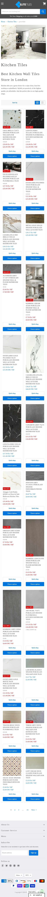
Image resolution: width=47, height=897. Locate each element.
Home (3, 22)
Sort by (14, 102)
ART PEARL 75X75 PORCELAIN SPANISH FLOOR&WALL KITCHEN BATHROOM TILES (34, 615)
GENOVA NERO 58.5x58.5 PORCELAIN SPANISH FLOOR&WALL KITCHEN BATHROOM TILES (35, 135)
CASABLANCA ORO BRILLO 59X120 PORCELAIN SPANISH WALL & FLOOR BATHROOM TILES (11, 239)
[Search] (43, 11)
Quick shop (12, 151)
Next (33, 810)
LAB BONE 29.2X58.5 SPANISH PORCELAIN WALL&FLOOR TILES (34, 672)
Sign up (33, 853)
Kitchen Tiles (12, 22)
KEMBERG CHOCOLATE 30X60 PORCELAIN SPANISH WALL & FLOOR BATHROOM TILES (35, 563)
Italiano (18, 875)
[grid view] (37, 102)
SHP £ (27, 875)
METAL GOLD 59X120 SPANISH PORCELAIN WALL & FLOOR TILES (34, 227)
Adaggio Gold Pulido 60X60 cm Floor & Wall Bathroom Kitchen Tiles (11, 494)
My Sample (37, 895)
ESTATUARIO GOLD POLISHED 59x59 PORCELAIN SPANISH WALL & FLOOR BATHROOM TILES (11, 360)
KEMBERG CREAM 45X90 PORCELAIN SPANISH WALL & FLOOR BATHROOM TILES (33, 308)
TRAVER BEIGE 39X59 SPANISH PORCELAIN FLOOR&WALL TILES (11, 727)
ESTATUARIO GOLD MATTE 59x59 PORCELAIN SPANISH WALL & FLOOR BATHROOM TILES (11, 683)
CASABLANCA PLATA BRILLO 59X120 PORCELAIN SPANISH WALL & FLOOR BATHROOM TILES (34, 379)
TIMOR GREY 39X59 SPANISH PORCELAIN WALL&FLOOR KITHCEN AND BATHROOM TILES (34, 729)
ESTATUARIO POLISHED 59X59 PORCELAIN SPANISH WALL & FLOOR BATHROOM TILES (35, 187)
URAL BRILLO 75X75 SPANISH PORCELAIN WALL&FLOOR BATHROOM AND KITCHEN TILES (11, 135)
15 (27, 810)
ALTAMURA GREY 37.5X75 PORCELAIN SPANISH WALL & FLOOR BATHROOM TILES (10, 280)
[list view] (42, 102)
